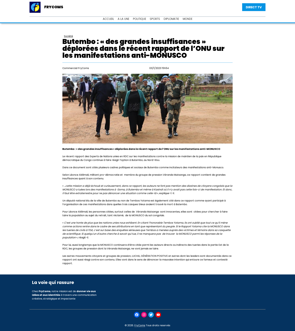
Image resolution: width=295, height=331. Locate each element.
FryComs (139, 325)
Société (68, 36)
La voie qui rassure (53, 283)
